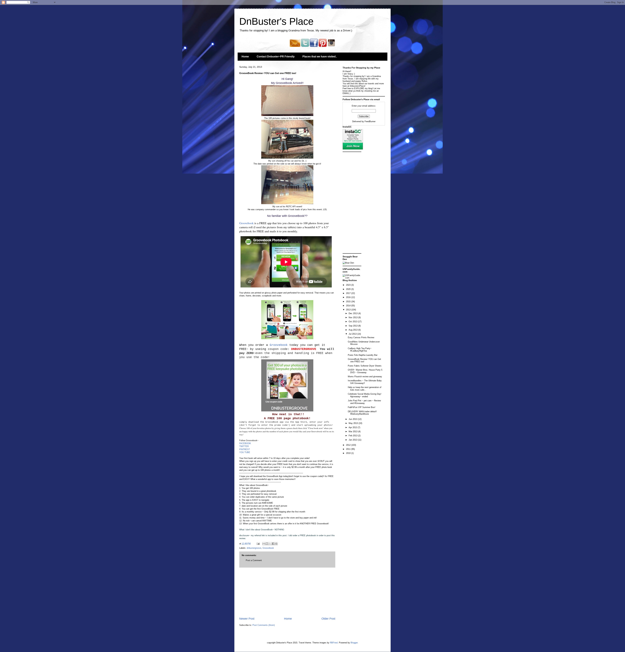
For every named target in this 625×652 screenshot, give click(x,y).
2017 (348, 293)
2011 (348, 449)
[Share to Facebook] (273, 543)
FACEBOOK (245, 443)
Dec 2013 (353, 313)
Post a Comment (254, 560)
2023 (348, 285)
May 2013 (354, 423)
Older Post (328, 618)
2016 (348, 297)
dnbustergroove (254, 548)
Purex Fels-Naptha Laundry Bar (362, 355)
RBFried (334, 642)
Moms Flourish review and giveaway (365, 376)
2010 (348, 453)
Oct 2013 (353, 321)
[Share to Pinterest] (276, 543)
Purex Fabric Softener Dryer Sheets (365, 366)
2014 (348, 305)
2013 (348, 309)
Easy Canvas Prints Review (361, 337)
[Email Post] (258, 543)
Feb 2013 (353, 435)
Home (245, 56)
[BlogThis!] (267, 543)
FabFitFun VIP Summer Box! (361, 407)
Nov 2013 (353, 317)
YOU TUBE (244, 452)
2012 (348, 445)
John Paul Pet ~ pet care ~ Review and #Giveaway (364, 401)
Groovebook (246, 223)
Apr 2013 (353, 427)
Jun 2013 (353, 419)
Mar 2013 (353, 431)
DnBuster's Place (276, 21)
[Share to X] (270, 543)
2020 (348, 289)
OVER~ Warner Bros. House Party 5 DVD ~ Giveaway (365, 371)
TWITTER (244, 446)
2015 (348, 301)
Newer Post (246, 618)
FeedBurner (370, 121)
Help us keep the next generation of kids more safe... (364, 388)
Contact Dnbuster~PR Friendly (276, 56)
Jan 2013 (353, 440)
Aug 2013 (353, 330)
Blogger (354, 642)
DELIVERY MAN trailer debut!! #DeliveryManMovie (362, 412)
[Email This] (263, 543)
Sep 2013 (353, 326)
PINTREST (244, 449)
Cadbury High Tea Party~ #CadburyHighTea (360, 349)
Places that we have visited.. (319, 56)
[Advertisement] (287, 592)
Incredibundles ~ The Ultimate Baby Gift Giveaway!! (365, 381)
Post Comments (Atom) (263, 625)
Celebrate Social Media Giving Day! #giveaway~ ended (364, 395)
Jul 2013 (353, 334)
